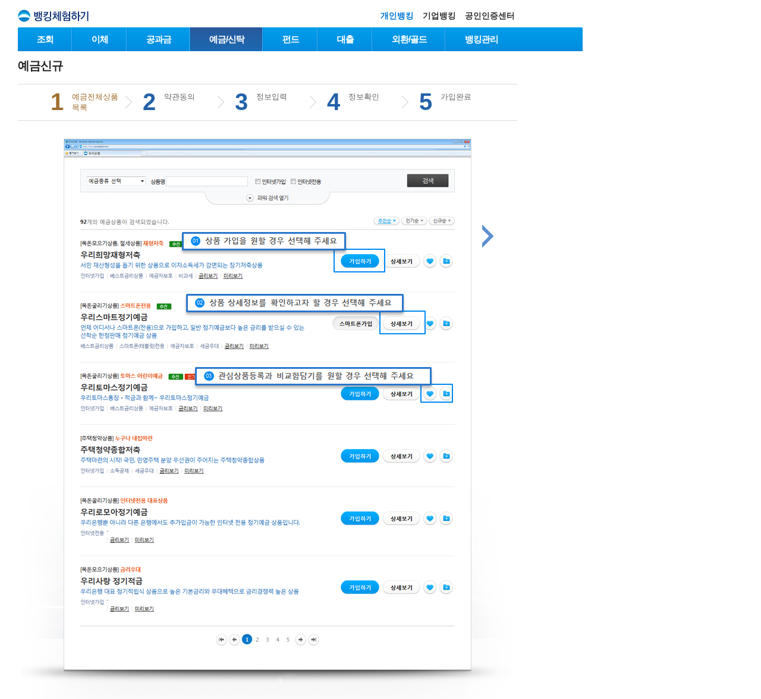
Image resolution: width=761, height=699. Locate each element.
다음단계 (487, 236)
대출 (345, 39)
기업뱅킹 (439, 15)
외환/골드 (409, 39)
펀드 (290, 39)
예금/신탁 (226, 39)
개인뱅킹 (397, 15)
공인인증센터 (490, 15)
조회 (45, 39)
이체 (100, 39)
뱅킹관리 (481, 39)
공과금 (158, 39)
